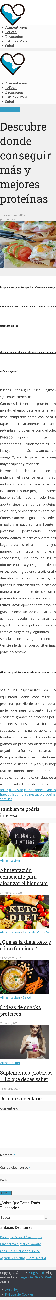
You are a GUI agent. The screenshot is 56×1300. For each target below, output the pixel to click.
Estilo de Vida (16, 41)
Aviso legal (13, 1289)
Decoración (14, 36)
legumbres (20, 794)
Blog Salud (36, 1272)
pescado (35, 794)
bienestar (16, 789)
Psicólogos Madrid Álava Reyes (21, 1237)
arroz (4, 789)
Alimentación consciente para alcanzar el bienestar (24, 877)
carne (28, 789)
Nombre (7, 1155)
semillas (6, 799)
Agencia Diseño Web (36, 1277)
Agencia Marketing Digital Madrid (23, 1258)
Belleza (11, 32)
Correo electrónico (15, 1167)
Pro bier (10, 219)
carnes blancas (44, 789)
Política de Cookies (19, 1294)
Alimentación (16, 27)
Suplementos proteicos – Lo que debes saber (26, 1075)
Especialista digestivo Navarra (20, 1244)
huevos (5, 794)
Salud (9, 45)
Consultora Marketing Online (20, 1251)
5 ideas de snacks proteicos (20, 1010)
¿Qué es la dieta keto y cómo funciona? (25, 945)
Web (3, 1180)
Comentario (9, 1108)
